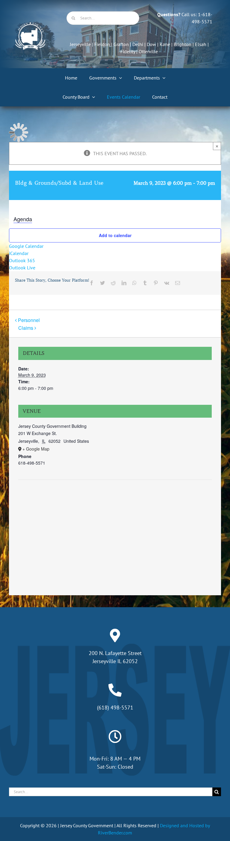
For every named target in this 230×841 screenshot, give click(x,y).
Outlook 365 (22, 260)
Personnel (29, 320)
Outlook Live (22, 268)
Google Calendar (26, 246)
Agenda (22, 219)
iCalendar (18, 253)
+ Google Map (35, 449)
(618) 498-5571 (115, 707)
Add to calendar (115, 235)
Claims (25, 327)
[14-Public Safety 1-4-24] (30, 25)
